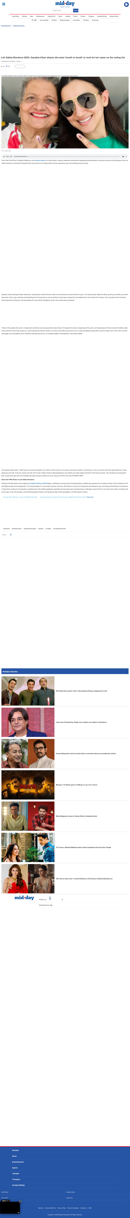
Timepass (91, 16)
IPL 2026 (34, 20)
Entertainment (40, 16)
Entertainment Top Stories (30, 528)
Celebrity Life (51, 16)
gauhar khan (6, 528)
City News (86, 20)
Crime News (76, 20)
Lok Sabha (48, 528)
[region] (65, 42)
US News (54, 20)
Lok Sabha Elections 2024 (59, 528)
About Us (41, 1208)
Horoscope (95, 20)
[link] (5, 1201)
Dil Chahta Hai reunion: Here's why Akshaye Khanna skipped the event (81, 691)
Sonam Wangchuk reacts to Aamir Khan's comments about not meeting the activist (86, 753)
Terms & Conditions (73, 1208)
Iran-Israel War (44, 20)
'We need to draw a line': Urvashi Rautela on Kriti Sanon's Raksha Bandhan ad (84, 879)
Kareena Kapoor (40, 160)
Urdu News (4, 1198)
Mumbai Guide (114, 16)
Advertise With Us (50, 1208)
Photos (75, 16)
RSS (90, 1208)
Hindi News (4, 1192)
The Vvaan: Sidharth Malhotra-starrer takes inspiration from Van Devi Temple (83, 847)
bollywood (41, 528)
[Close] (20, 1201)
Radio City (69, 1198)
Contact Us (83, 1208)
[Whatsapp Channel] (15, 70)
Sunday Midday (18, 1185)
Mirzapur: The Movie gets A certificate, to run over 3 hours (76, 785)
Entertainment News (16, 528)
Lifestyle (67, 16)
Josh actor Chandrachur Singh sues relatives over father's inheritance (81, 722)
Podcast (83, 16)
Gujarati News (70, 1192)
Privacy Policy (61, 1208)
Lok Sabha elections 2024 (37, 483)
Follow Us (21, 66)
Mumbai (24, 16)
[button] (12, 4)
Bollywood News (65, 20)
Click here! (90, 497)
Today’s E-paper (65, 7)
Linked (12, 66)
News (31, 16)
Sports (60, 16)
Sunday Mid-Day (102, 16)
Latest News (15, 16)
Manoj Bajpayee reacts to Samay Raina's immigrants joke (76, 816)
